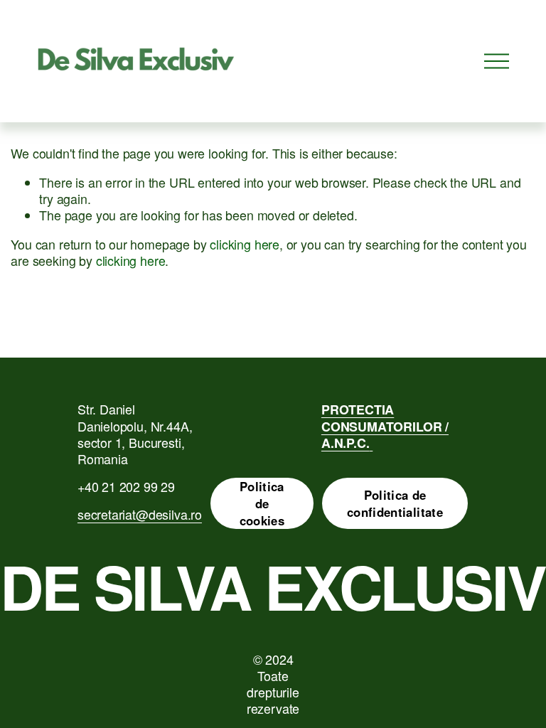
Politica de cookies (262, 503)
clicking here (244, 244)
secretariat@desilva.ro (139, 514)
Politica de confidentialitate (395, 503)
